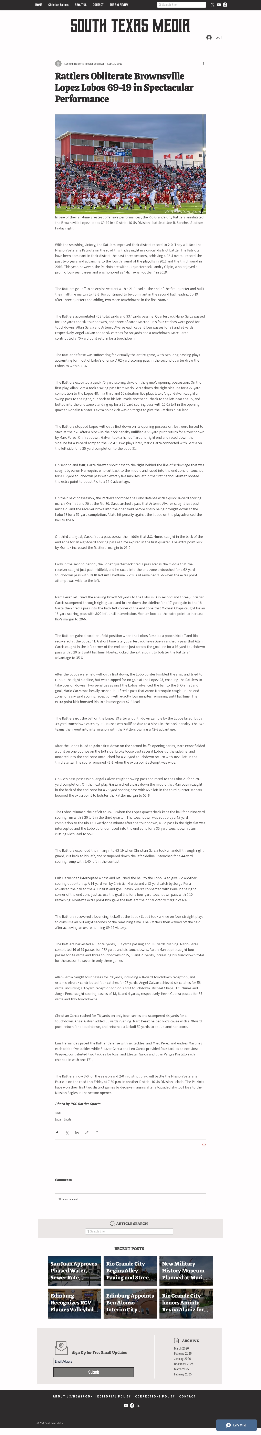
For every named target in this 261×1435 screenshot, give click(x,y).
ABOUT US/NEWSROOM (73, 1396)
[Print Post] (97, 1133)
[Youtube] (219, 4)
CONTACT (187, 1396)
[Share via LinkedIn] (77, 1133)
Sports (67, 1119)
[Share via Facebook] (57, 1133)
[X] (212, 4)
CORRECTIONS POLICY (155, 1396)
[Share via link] (87, 1133)
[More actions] (203, 63)
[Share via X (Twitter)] (67, 1133)
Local (58, 1119)
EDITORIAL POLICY (114, 1396)
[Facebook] (225, 4)
